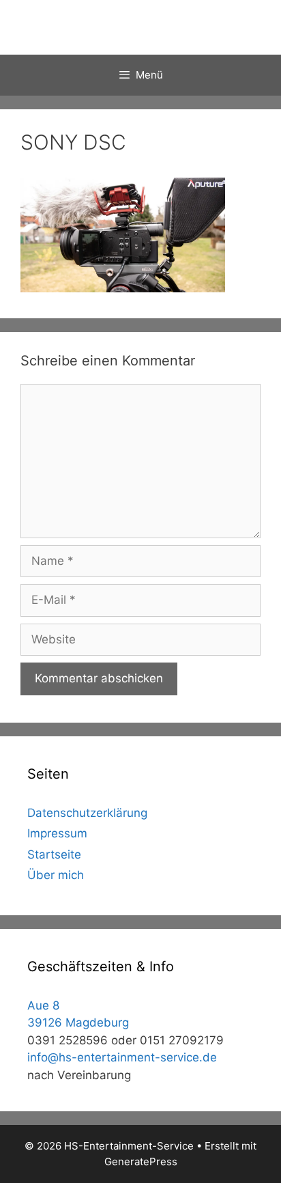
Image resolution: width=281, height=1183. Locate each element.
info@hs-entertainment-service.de (122, 1057)
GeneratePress (140, 1161)
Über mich (55, 875)
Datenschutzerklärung (87, 813)
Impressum (57, 833)
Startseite (54, 854)
